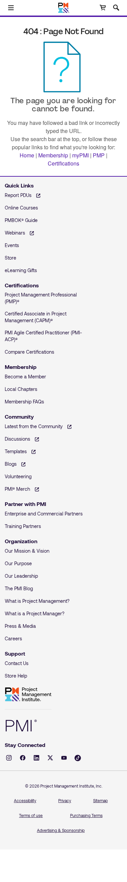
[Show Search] (116, 7)
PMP (99, 155)
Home (27, 155)
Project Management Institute (28, 694)
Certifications (63, 163)
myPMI (80, 155)
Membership (53, 155)
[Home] (63, 8)
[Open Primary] (10, 7)
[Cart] (102, 7)
